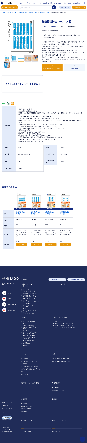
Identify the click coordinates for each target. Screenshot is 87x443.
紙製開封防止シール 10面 (65, 213)
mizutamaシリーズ (28, 295)
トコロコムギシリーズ (29, 290)
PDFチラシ (36, 3)
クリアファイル (27, 307)
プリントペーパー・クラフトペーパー (33, 332)
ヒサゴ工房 (25, 359)
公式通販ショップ (78, 7)
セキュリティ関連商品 (29, 322)
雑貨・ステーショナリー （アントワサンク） (29, 285)
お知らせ (52, 3)
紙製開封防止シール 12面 (36, 213)
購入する (21, 244)
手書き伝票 (26, 338)
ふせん (25, 300)
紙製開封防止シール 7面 (21, 213)
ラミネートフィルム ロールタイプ (64, 325)
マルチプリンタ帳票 (28, 333)
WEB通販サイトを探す (59, 390)
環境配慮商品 (26, 344)
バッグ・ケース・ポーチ (29, 310)
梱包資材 (25, 342)
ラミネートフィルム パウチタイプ (64, 323)
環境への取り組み (27, 406)
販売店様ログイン (78, 3)
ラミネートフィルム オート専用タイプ (65, 327)
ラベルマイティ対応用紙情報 (30, 366)
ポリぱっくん (26, 312)
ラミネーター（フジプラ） (61, 318)
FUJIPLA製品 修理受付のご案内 (61, 361)
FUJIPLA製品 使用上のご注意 (61, 359)
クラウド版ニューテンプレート (30, 361)
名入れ (24, 371)
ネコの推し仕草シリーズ (29, 296)
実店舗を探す (56, 387)
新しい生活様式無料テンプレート (31, 369)
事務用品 (24, 318)
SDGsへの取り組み (27, 409)
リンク (3, 412)
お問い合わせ (67, 3)
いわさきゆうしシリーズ (29, 293)
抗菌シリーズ (26, 345)
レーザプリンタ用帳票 (29, 335)
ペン (24, 308)
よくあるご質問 (44, 3)
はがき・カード (27, 330)
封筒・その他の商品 (28, 340)
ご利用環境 (5, 405)
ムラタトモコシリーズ (29, 291)
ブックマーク (26, 303)
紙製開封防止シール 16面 (50, 213)
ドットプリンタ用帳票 (29, 337)
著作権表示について (7, 402)
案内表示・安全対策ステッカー (31, 327)
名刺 (24, 328)
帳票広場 (24, 364)
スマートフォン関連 (28, 313)
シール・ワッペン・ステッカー (31, 302)
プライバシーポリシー (7, 409)
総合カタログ (64, 7)
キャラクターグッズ (59, 284)
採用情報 (24, 411)
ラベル (25, 323)
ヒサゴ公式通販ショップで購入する (52, 69)
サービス (20, 3)
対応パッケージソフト (59, 420)
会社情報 (58, 3)
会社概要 (24, 403)
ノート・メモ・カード (29, 305)
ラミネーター (58, 322)
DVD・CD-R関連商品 (28, 325)
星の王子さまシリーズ (29, 298)
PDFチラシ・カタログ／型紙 (30, 383)
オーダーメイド (26, 374)
